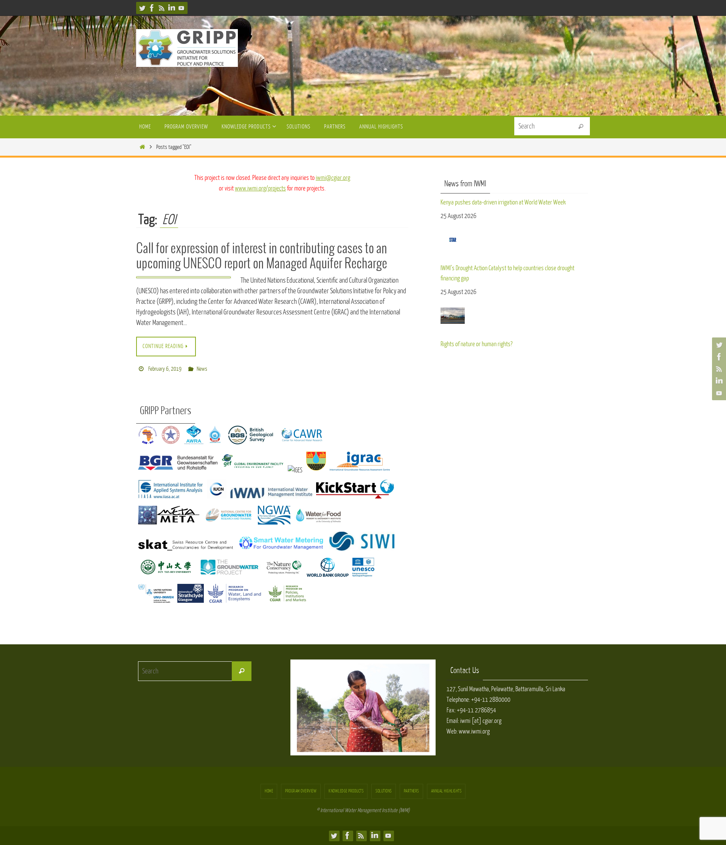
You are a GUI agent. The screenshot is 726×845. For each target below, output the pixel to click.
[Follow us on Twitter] (142, 8)
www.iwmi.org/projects (260, 188)
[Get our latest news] (162, 8)
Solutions (383, 791)
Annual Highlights (446, 791)
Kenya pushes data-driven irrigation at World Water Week (503, 202)
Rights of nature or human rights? (476, 344)
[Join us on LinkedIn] (172, 8)
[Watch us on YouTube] (181, 8)
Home (269, 791)
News (202, 369)
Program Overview (300, 791)
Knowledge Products (346, 791)
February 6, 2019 (165, 369)
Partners (411, 791)
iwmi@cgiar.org (333, 177)
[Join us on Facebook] (152, 8)
